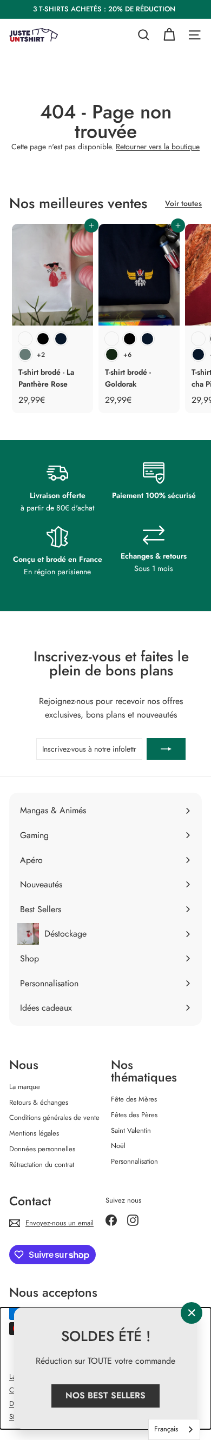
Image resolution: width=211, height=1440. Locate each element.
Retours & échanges (38, 1102)
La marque (24, 1086)
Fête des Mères (134, 1099)
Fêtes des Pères (134, 1115)
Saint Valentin (131, 1130)
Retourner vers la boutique (158, 146)
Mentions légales (34, 1133)
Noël (118, 1145)
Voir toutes (183, 203)
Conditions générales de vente (54, 1117)
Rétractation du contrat (41, 1164)
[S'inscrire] (166, 749)
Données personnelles (42, 1149)
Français (166, 1429)
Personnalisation (134, 1161)
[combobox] (174, 1429)
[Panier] (169, 35)
